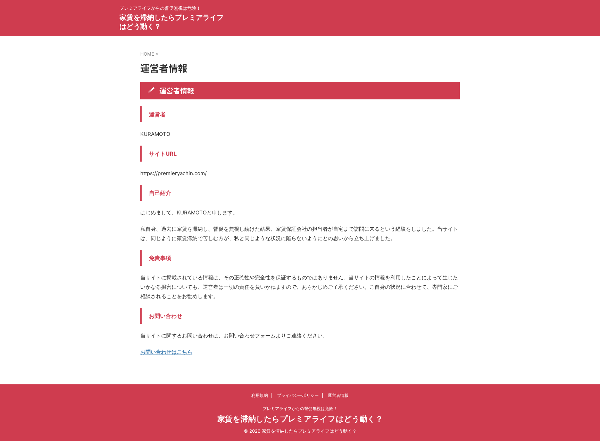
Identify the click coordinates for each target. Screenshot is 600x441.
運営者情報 (338, 395)
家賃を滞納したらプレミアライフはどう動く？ (300, 418)
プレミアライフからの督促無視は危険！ (300, 408)
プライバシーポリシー (298, 395)
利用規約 (259, 395)
